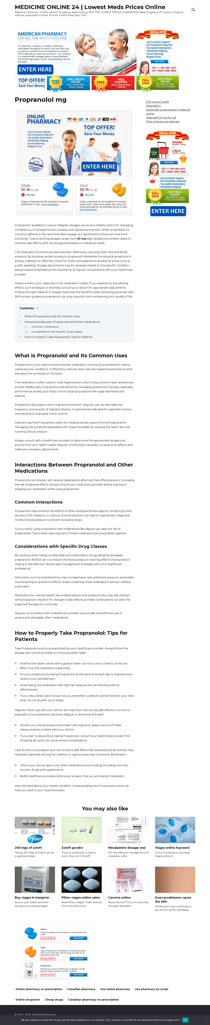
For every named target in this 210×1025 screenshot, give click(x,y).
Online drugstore (28, 999)
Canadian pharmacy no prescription (93, 999)
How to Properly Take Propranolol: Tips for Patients (58, 337)
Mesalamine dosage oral (126, 847)
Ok (185, 1020)
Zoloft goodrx (72, 847)
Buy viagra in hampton (32, 897)
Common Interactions (45, 326)
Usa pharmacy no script (151, 989)
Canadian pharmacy (81, 989)
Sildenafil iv (153, 105)
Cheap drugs (54, 999)
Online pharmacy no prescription (39, 989)
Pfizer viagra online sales (81, 897)
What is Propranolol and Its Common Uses (52, 316)
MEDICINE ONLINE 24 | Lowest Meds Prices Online (90, 6)
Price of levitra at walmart (163, 121)
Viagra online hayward (172, 847)
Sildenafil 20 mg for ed (161, 117)
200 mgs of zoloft (157, 101)
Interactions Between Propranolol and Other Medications (62, 322)
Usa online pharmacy (115, 989)
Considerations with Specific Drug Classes (57, 331)
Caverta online (119, 897)
